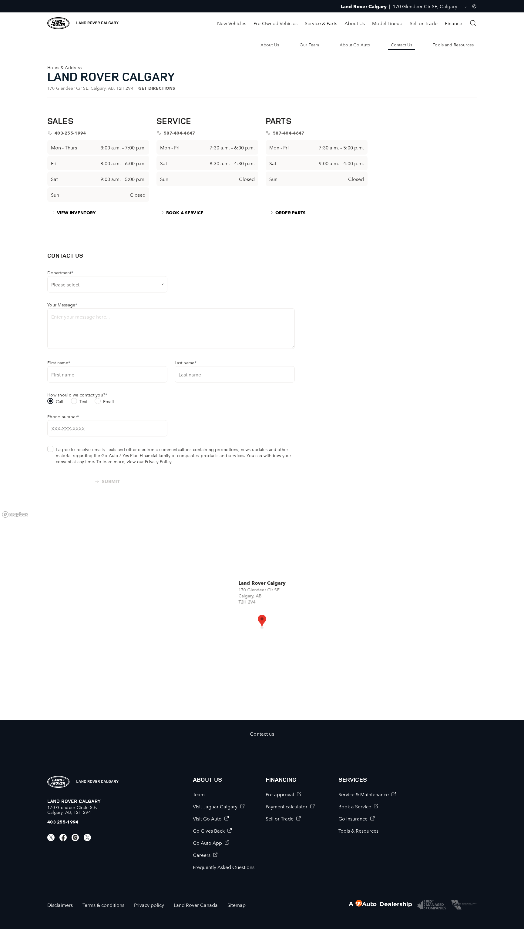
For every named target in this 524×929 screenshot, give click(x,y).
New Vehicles (231, 23)
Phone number (63, 416)
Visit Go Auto (207, 818)
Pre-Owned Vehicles (275, 23)
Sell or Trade (424, 23)
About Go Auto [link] (355, 45)
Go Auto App (207, 842)
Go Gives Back (209, 830)
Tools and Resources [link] (453, 45)
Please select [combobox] (65, 284)
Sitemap (236, 904)
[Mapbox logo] (15, 514)
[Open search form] (473, 23)
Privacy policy (149, 904)
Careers (201, 854)
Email (108, 401)
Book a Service (354, 806)
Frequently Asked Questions (223, 867)
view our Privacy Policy (149, 461)
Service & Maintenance (363, 794)
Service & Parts (321, 23)
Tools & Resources (358, 830)
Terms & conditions (103, 904)
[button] (262, 621)
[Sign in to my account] (474, 6)
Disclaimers (60, 904)
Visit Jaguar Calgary (215, 806)
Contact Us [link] (401, 45)
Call (60, 401)
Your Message (62, 304)
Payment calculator (286, 806)
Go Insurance (353, 818)
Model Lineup (387, 23)
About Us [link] (269, 45)
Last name (185, 362)
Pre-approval (280, 794)
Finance (453, 23)
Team (199, 794)
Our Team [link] (309, 45)
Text (83, 401)
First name (58, 362)
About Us (354, 23)
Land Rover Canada (196, 904)
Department (60, 272)
